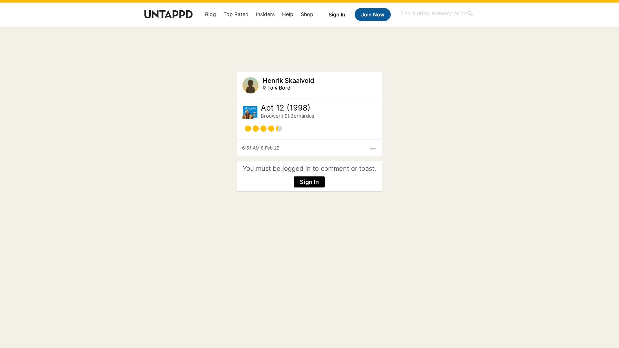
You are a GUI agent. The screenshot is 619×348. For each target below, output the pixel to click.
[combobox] (437, 13)
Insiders (265, 14)
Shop (307, 14)
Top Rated (236, 14)
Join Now (372, 14)
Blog (210, 14)
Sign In (337, 14)
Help (287, 14)
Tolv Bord (278, 87)
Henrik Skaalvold (288, 80)
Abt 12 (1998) (285, 108)
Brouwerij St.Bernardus (287, 116)
